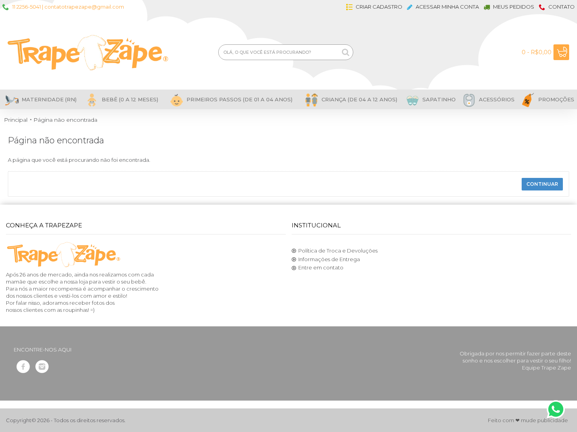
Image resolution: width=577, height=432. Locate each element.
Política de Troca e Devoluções (338, 250)
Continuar (542, 184)
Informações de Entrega (329, 259)
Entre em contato (320, 267)
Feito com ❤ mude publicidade (528, 420)
